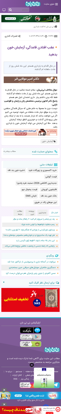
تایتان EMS (31, 196)
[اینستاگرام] (29, 388)
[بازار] (30, 344)
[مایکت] (30, 330)
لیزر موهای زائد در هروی (46, 202)
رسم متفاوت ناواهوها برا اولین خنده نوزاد (38, 224)
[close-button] (32, 365)
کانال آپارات (17, 375)
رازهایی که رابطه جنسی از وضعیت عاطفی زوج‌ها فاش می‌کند (30, 246)
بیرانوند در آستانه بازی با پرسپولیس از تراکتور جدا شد (31, 262)
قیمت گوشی (51, 177)
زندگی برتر (25, 379)
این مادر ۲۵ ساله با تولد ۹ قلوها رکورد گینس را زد (35, 240)
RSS (15, 379)
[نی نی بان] (32, 4)
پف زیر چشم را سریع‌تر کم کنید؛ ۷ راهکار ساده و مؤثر (34, 219)
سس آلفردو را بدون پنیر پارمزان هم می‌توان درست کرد (31, 273)
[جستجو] (10, 9)
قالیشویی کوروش (49, 189)
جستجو (19, 371)
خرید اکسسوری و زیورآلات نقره (43, 170)
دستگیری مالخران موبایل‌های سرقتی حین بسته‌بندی (32, 267)
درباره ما (9, 371)
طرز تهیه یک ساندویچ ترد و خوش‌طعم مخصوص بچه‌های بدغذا (29, 235)
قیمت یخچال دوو (29, 189)
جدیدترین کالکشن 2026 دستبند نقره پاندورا (37, 183)
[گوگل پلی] (30, 337)
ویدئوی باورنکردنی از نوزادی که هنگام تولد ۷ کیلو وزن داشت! (30, 230)
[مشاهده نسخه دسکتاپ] (4, 10)
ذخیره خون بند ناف (16, 170)
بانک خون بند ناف (49, 196)
